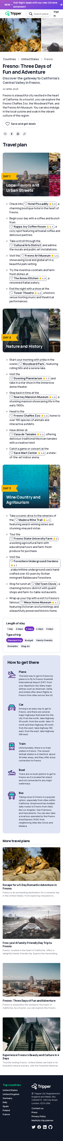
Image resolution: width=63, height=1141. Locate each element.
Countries (9, 59)
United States (30, 59)
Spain (6, 1106)
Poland (6, 1110)
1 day (10, 628)
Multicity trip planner (42, 1120)
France (6, 1114)
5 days (49, 628)
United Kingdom (11, 1094)
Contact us (38, 1108)
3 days (29, 628)
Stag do (25, 646)
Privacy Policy (39, 1116)
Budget (29, 640)
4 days (39, 628)
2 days (19, 628)
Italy (5, 1102)
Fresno (48, 59)
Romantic (13, 646)
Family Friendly (44, 640)
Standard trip (15, 640)
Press (34, 1112)
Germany (7, 1098)
